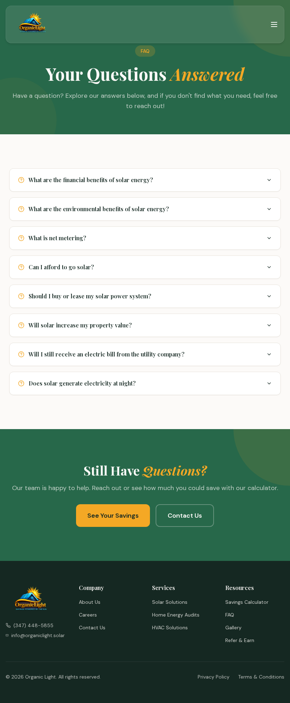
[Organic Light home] (33, 24)
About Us (89, 602)
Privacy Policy (214, 677)
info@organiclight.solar (38, 635)
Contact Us (185, 515)
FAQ (229, 615)
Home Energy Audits (175, 615)
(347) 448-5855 (33, 625)
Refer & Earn (239, 640)
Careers (88, 615)
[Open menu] (274, 24)
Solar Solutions (169, 602)
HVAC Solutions (170, 627)
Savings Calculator (246, 602)
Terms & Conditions (261, 677)
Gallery (233, 627)
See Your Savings (113, 515)
